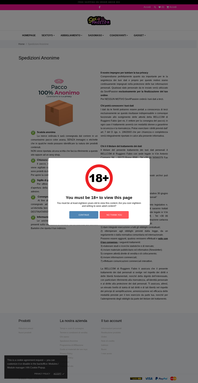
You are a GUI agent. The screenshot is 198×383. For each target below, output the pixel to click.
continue (84, 215)
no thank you (114, 215)
